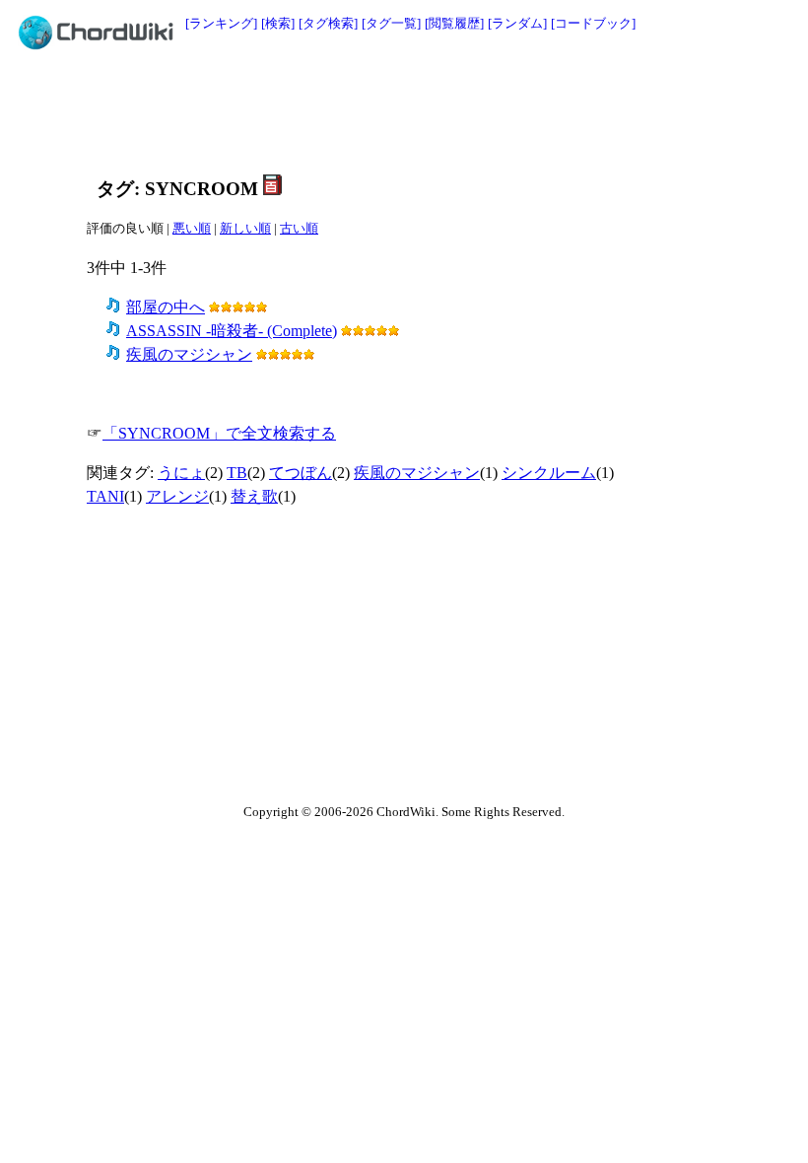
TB (237, 472)
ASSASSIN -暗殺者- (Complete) (231, 330)
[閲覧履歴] (454, 23)
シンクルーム (549, 472)
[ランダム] (517, 23)
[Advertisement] (445, 110)
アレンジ (177, 496)
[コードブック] (593, 23)
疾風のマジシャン (189, 354)
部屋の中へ (165, 307)
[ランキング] (221, 23)
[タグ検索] (328, 23)
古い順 (299, 228)
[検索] (278, 23)
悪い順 (191, 228)
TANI (105, 496)
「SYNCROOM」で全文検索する (219, 433)
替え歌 (254, 496)
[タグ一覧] (391, 23)
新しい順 (245, 228)
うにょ (181, 472)
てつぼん (300, 472)
